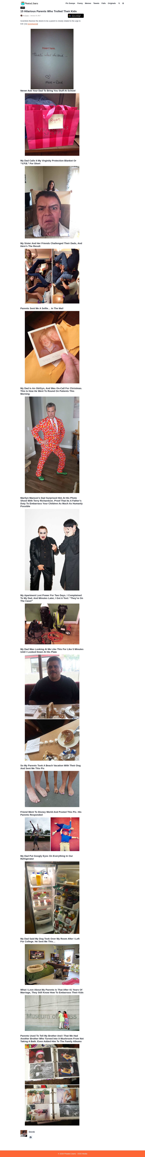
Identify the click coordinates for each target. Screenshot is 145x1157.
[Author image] (21, 16)
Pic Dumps (70, 3)
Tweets (96, 3)
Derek (27, 15)
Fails (104, 3)
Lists (23, 7)
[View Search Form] (119, 3)
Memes (88, 3)
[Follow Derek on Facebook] (30, 1137)
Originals (112, 3)
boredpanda (32, 24)
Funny (80, 3)
